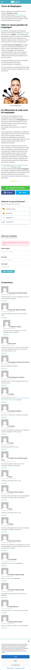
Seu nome (4, 257)
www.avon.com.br (5, 167)
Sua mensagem (5, 248)
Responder (4, 301)
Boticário (24, 32)
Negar (15, 661)
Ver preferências (15, 665)
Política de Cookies (10, 668)
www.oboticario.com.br (19, 165)
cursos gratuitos (19, 15)
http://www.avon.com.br (8, 399)
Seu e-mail (4, 264)
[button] (28, 641)
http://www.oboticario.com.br (22, 398)
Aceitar (15, 656)
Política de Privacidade (20, 668)
